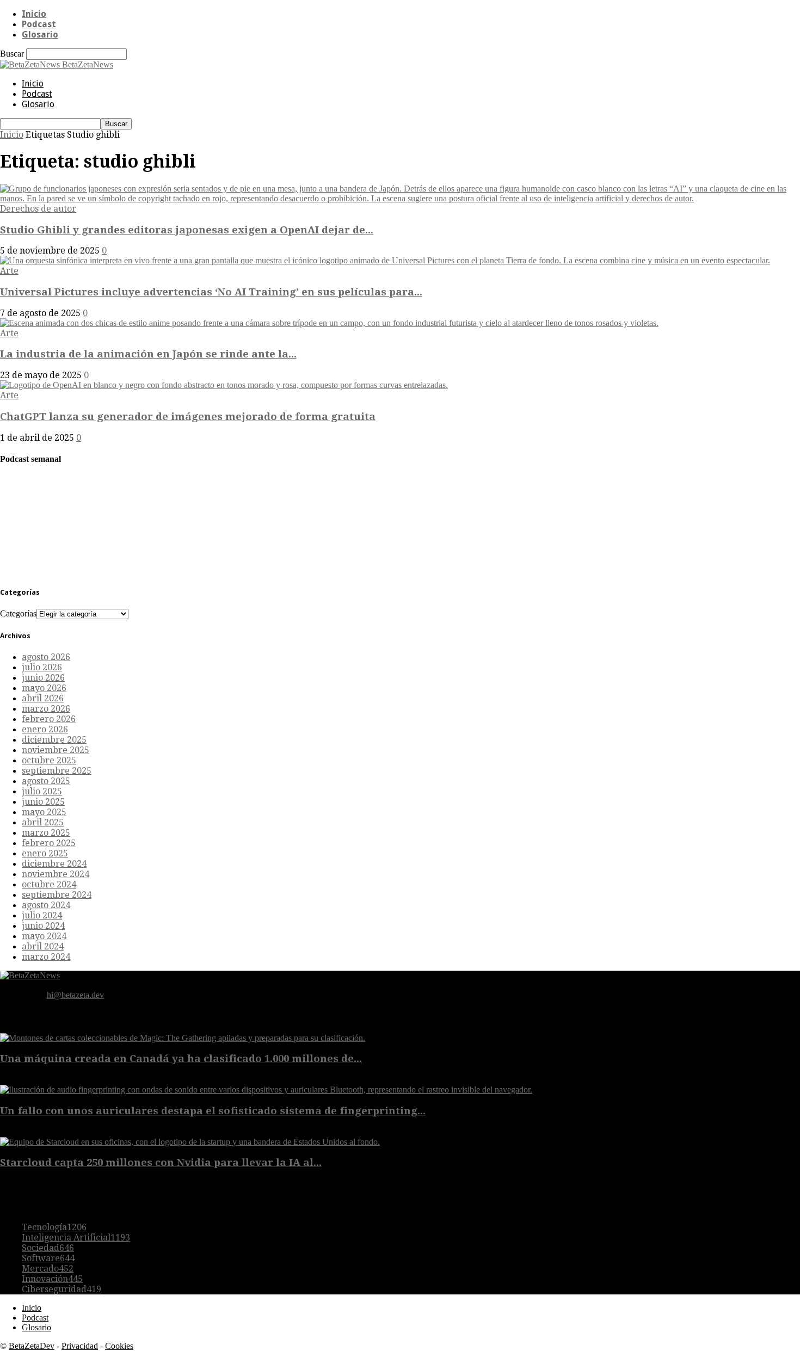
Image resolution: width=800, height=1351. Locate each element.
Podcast (39, 24)
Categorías (18, 613)
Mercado (47, 1268)
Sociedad (48, 1248)
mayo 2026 (44, 688)
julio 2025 (42, 791)
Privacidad (79, 1345)
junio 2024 (43, 926)
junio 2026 (43, 678)
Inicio (34, 14)
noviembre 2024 (55, 874)
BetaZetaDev (31, 1345)
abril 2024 (43, 946)
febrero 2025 (49, 843)
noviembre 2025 (55, 750)
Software (48, 1258)
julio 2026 (42, 667)
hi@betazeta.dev (75, 995)
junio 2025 (43, 802)
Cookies (119, 1345)
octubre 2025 (49, 760)
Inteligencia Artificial (76, 1237)
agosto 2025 (46, 781)
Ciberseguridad (61, 1289)
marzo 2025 (46, 833)
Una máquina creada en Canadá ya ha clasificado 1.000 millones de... (181, 1058)
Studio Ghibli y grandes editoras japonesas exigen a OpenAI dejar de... (186, 230)
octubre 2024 (49, 884)
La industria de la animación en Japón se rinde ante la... (148, 354)
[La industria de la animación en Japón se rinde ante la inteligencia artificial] (329, 323)
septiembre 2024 (56, 895)
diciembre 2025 (54, 740)
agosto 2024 (46, 905)
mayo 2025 (44, 812)
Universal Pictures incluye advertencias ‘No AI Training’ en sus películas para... (211, 292)
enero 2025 (45, 853)
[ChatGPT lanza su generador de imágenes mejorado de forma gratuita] (224, 385)
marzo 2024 (46, 957)
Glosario (40, 34)
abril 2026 (43, 698)
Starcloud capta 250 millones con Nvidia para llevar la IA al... (161, 1162)
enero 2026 (45, 729)
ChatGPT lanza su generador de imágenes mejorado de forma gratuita (188, 416)
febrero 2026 (49, 719)
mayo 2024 (44, 936)
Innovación (52, 1279)
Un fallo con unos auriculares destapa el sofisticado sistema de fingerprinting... (213, 1110)
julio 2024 (42, 915)
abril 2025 (43, 822)
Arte (9, 271)
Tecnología (54, 1227)
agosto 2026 (46, 657)
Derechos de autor (38, 208)
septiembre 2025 (56, 771)
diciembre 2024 (54, 864)
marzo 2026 (46, 709)
